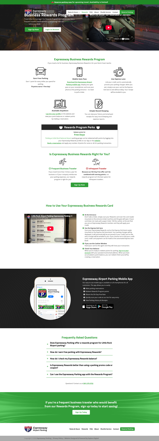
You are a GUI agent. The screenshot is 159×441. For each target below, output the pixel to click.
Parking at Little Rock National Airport (58, 138)
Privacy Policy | (59, 438)
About (96, 12)
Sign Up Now (33, 29)
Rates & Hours (73, 12)
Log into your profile (53, 114)
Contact (115, 12)
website (97, 141)
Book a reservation (54, 143)
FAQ (91, 12)
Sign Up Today (81, 412)
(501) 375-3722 (88, 383)
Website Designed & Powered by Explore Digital (82, 438)
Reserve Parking (127, 12)
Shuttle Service (105, 12)
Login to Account (52, 29)
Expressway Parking (44, 438)
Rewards (85, 12)
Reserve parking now (63, 2)
